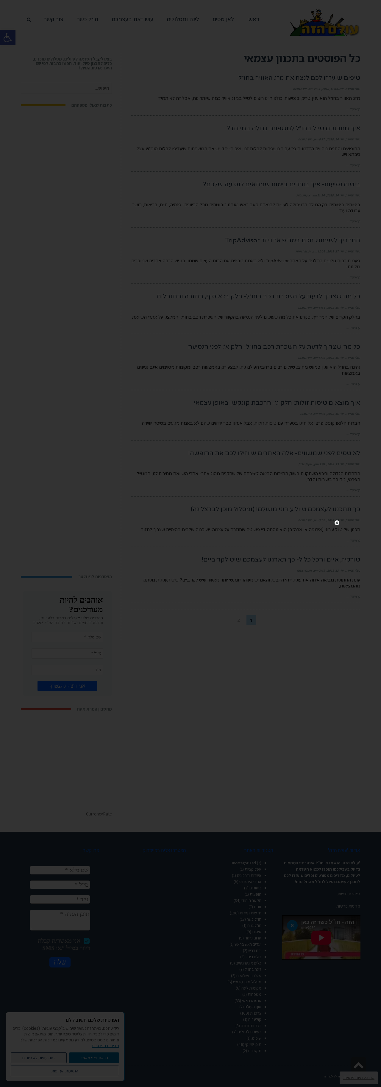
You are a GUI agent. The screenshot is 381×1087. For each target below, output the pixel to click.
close (337, 522)
